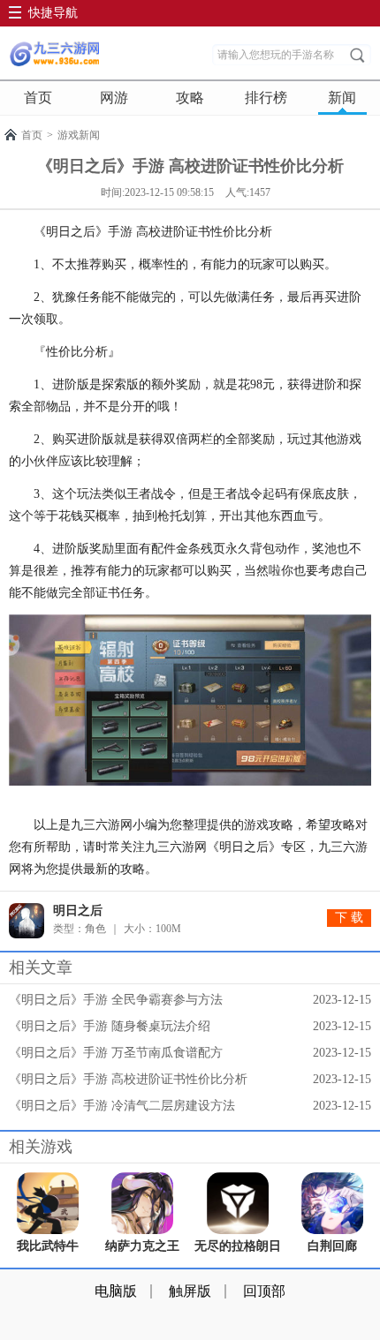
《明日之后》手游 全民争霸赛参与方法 (116, 999)
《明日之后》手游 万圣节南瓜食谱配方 (116, 1052)
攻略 (190, 97)
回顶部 (264, 1291)
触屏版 (190, 1291)
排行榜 (266, 97)
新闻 (342, 97)
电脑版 (116, 1291)
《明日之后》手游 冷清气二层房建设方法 (122, 1105)
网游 (114, 97)
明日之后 (78, 910)
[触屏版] (54, 54)
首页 (38, 97)
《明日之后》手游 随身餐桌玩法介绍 (109, 1026)
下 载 (349, 917)
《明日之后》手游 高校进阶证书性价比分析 (128, 1079)
